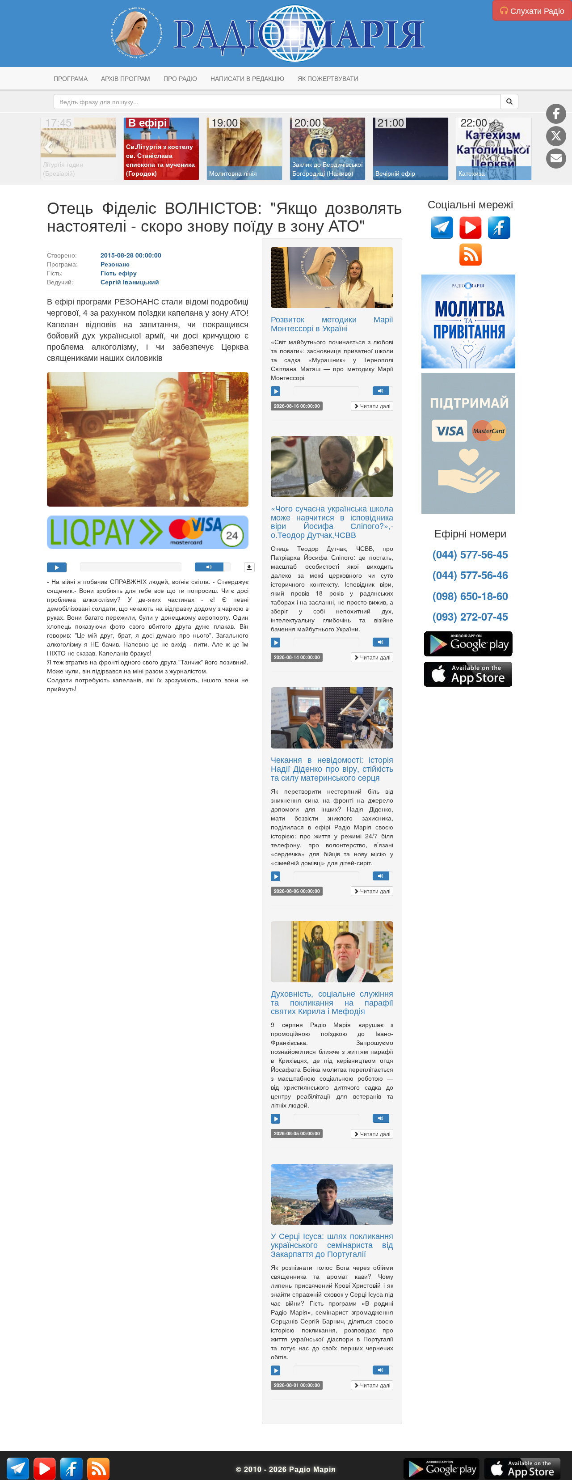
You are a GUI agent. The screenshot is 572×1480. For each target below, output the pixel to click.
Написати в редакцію (247, 78)
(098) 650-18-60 (470, 595)
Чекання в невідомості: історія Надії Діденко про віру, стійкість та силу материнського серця (332, 768)
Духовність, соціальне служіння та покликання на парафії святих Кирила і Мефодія (332, 1002)
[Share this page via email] (556, 158)
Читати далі (375, 406)
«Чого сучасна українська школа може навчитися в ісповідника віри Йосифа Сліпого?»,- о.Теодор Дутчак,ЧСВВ (332, 521)
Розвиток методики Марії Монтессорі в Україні (332, 323)
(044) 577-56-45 (470, 554)
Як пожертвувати (328, 78)
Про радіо (180, 78)
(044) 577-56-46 (470, 574)
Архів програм (125, 78)
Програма (71, 78)
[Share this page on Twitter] (556, 136)
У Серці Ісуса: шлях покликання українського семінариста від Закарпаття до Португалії (332, 1244)
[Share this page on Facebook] (556, 114)
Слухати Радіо (536, 10)
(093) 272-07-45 (470, 616)
